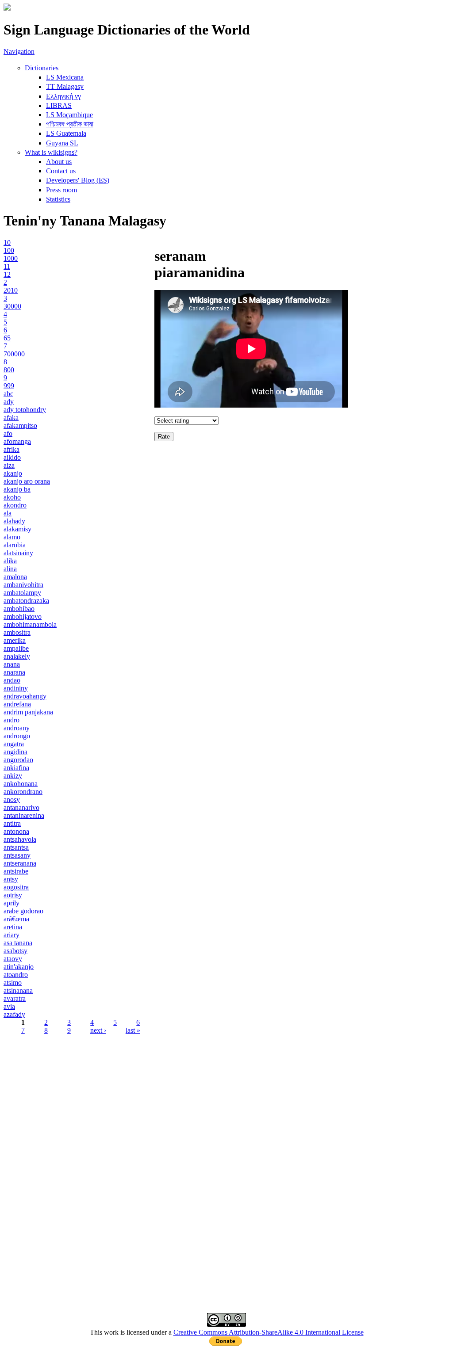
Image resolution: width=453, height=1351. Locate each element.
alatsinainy (18, 553)
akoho (12, 497)
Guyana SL (62, 143)
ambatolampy (22, 592)
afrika (11, 449)
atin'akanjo (19, 966)
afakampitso (20, 425)
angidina (15, 752)
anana (12, 664)
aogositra (16, 887)
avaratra (15, 998)
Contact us (61, 171)
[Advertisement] (226, 1108)
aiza (9, 465)
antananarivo (21, 807)
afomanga (17, 441)
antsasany (17, 855)
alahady (14, 521)
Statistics (58, 199)
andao (12, 680)
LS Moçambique (69, 114)
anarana (14, 672)
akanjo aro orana (27, 481)
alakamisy (17, 529)
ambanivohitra (23, 584)
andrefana (17, 704)
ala (8, 513)
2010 (11, 290)
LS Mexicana (65, 77)
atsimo (13, 982)
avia (9, 1006)
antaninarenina (24, 815)
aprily (11, 903)
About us (59, 161)
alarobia (15, 545)
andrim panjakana (28, 712)
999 (9, 385)
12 (7, 274)
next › (98, 1030)
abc (8, 393)
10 (7, 242)
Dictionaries (41, 68)
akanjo (13, 473)
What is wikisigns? (51, 152)
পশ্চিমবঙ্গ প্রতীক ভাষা (69, 124)
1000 (11, 258)
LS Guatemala (66, 133)
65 (7, 338)
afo (8, 433)
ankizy (13, 775)
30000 (12, 306)
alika (10, 561)
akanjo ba (17, 489)
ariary (11, 935)
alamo (12, 537)
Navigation (19, 51)
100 (9, 250)
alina (10, 568)
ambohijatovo (23, 616)
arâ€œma (16, 919)
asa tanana (18, 942)
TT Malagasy (65, 86)
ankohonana (21, 783)
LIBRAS (59, 105)
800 (9, 370)
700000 (14, 354)
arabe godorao (23, 911)
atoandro (16, 974)
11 (7, 266)
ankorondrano (23, 791)
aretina (13, 927)
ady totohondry (25, 409)
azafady (14, 1014)
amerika (15, 640)
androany (17, 728)
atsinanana (18, 990)
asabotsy (15, 950)
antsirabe (16, 871)
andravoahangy (25, 696)
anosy (12, 799)
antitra (12, 823)
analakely (17, 656)
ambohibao (19, 608)
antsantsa (16, 847)
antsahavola (20, 839)
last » (133, 1030)
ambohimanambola (30, 624)
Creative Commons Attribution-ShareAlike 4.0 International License (268, 1332)
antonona (16, 831)
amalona (15, 576)
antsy (11, 879)
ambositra (17, 632)
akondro (15, 505)
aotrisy (13, 895)
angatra (14, 744)
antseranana (20, 863)
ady (9, 401)
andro (11, 720)
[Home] (7, 8)
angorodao (18, 759)
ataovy (13, 958)
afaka (11, 417)
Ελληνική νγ (63, 96)
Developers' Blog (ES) (77, 180)
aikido (12, 457)
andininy (16, 688)
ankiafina (16, 767)
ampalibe (16, 648)
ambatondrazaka (26, 600)
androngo (17, 736)
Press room (61, 190)
